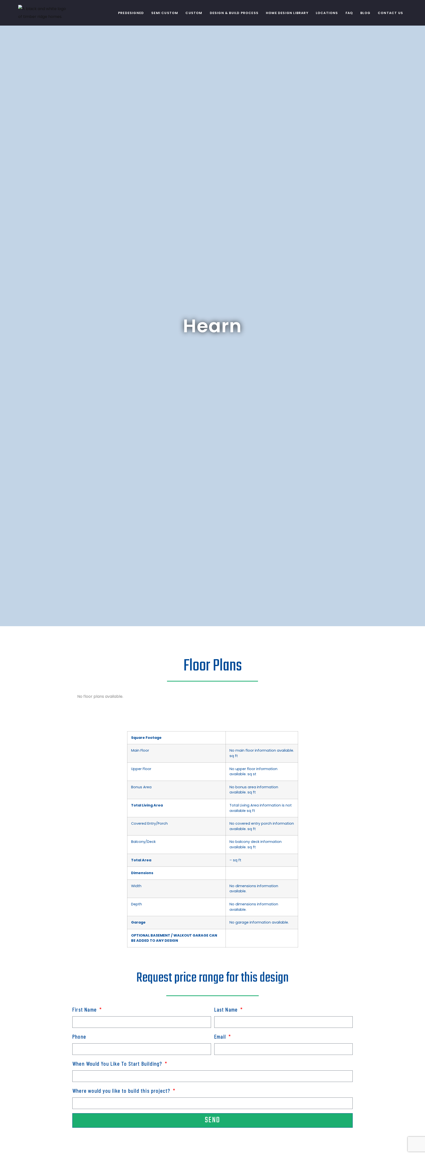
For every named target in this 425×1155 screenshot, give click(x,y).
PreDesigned (131, 13)
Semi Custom (164, 13)
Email (221, 1036)
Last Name (226, 1009)
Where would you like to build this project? (122, 1090)
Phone (79, 1036)
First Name (85, 1009)
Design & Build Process (234, 13)
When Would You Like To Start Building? (118, 1063)
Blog (365, 13)
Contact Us (390, 13)
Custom (193, 13)
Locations (327, 13)
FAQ (349, 13)
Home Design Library (287, 13)
